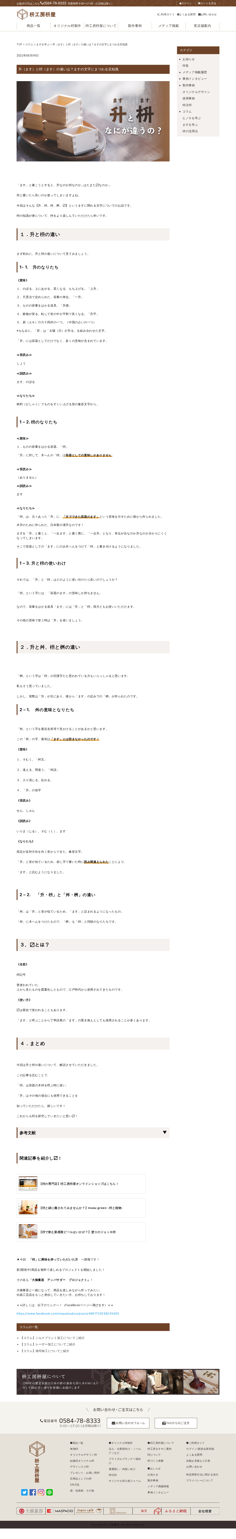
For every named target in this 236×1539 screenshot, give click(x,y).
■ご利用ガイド (195, 1442)
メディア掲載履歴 (195, 72)
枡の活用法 (190, 131)
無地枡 (74, 1448)
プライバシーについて (199, 1480)
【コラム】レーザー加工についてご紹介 (48, 1344)
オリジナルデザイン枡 (83, 1454)
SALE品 (74, 1484)
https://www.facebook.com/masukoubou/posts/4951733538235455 (68, 1313)
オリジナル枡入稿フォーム (125, 1480)
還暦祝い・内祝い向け (122, 1469)
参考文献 (28, 1132)
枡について (154, 1454)
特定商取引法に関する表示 (202, 1474)
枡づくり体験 (156, 1460)
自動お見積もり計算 (198, 1460)
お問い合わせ (209, 14)
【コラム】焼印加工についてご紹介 (44, 1351)
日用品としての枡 (80, 1478)
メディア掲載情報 (158, 1486)
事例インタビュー (195, 78)
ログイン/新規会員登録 (200, 1448)
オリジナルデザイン (196, 92)
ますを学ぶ (190, 124)
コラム (187, 111)
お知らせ (189, 59)
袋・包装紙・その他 (82, 1490)
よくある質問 (187, 14)
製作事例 (189, 85)
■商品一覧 (76, 1442)
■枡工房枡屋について (161, 1442)
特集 (186, 65)
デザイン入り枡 (79, 1466)
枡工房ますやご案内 (160, 1448)
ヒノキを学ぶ (192, 118)
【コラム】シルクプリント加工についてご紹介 (52, 1338)
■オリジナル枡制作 (121, 1442)
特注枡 (187, 105)
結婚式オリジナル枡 (82, 1460)
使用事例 (189, 98)
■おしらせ (154, 1468)
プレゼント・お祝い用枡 (85, 1472)
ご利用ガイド (167, 14)
